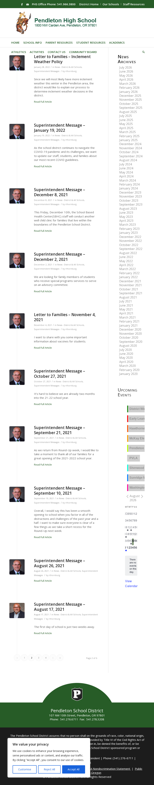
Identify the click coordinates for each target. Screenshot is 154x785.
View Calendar (131, 583)
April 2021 (126, 313)
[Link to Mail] (27, 4)
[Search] (142, 52)
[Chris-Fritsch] (17, 610)
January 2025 (128, 140)
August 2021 (128, 297)
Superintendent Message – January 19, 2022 (59, 128)
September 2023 (130, 204)
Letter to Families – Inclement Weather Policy (62, 59)
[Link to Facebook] (22, 4)
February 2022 (129, 273)
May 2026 (126, 75)
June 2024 (126, 168)
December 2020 (130, 329)
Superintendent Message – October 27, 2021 (59, 373)
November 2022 (130, 241)
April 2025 (126, 128)
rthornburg (70, 71)
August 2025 (128, 112)
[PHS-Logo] (58, 23)
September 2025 (130, 108)
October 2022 (128, 245)
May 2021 (126, 309)
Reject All (49, 769)
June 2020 (126, 354)
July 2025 (125, 116)
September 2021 (130, 293)
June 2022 (126, 257)
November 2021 (130, 285)
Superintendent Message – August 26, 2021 (59, 563)
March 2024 (127, 180)
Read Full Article (43, 101)
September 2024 (130, 156)
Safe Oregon (93, 772)
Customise (24, 769)
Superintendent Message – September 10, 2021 (59, 490)
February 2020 (129, 370)
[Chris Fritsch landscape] (17, 62)
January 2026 (128, 92)
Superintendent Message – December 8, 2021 (59, 192)
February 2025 (129, 136)
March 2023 (127, 225)
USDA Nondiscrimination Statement (108, 769)
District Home (89, 4)
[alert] (133, 566)
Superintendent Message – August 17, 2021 (59, 607)
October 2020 (128, 337)
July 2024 (125, 164)
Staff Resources (134, 4)
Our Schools (111, 4)
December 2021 (130, 281)
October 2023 (128, 200)
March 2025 (127, 132)
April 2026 (126, 79)
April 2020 (126, 362)
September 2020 (130, 342)
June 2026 (126, 71)
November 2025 (130, 100)
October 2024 (128, 152)
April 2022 (126, 265)
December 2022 (130, 237)
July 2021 (125, 301)
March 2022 (127, 269)
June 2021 (126, 305)
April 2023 (126, 221)
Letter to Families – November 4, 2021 (65, 317)
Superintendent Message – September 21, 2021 (59, 430)
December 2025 (130, 96)
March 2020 (127, 366)
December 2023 (130, 192)
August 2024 (128, 160)
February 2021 (129, 321)
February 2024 (129, 184)
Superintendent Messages (46, 71)
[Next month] (142, 496)
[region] (49, 757)
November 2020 (130, 334)
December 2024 (130, 144)
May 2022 (126, 261)
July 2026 (125, 67)
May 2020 (126, 358)
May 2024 (126, 172)
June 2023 (126, 212)
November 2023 (130, 196)
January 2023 (128, 233)
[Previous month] (127, 496)
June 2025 (126, 120)
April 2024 (126, 176)
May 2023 (126, 217)
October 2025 (128, 104)
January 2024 (128, 188)
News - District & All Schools (68, 67)
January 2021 (128, 325)
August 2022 (128, 253)
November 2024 (130, 148)
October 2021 (128, 289)
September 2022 (130, 249)
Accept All (73, 769)
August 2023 (128, 209)
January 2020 (128, 374)
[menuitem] (89, 4)
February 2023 (129, 229)
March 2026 (127, 84)
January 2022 (128, 277)
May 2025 (126, 124)
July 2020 (125, 350)
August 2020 (128, 346)
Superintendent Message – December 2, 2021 (59, 256)
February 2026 (129, 88)
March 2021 (127, 317)
